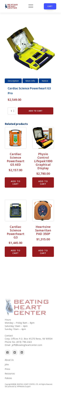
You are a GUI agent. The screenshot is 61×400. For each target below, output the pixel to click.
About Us (9, 359)
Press (7, 369)
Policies (8, 378)
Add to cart (35, 111)
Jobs (7, 364)
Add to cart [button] (15, 182)
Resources (10, 373)
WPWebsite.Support (24, 386)
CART (50, 6)
